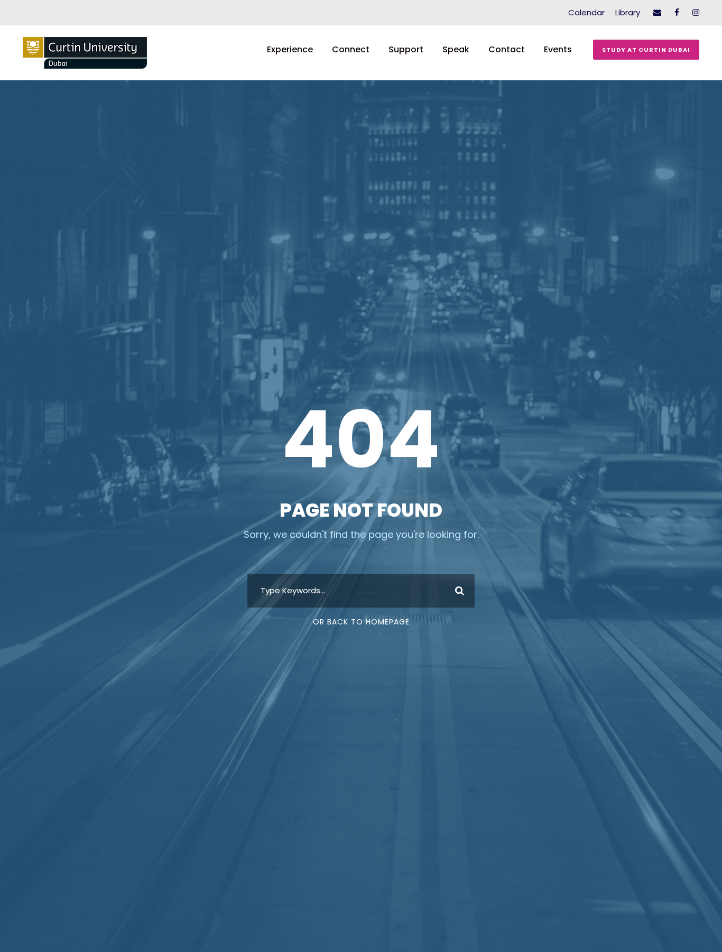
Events (558, 49)
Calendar (586, 12)
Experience (290, 49)
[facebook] (676, 12)
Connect (350, 49)
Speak (455, 49)
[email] (657, 12)
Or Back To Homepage (361, 622)
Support (405, 49)
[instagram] (695, 12)
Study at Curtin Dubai (646, 49)
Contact (506, 49)
